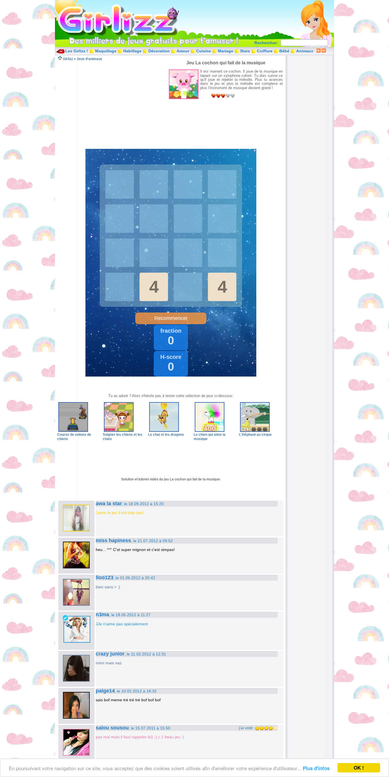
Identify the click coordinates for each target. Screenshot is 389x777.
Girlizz (125, 20)
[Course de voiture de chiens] (73, 431)
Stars (245, 51)
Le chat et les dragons (166, 435)
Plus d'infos (316, 768)
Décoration (159, 51)
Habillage (132, 51)
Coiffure (265, 51)
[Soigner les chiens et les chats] (119, 431)
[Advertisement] (113, 101)
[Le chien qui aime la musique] (210, 431)
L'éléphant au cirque (255, 435)
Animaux (304, 51)
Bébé (284, 51)
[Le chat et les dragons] (164, 431)
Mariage (225, 51)
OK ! (359, 767)
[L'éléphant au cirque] (255, 431)
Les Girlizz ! (76, 51)
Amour (183, 51)
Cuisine (203, 51)
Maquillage (105, 51)
